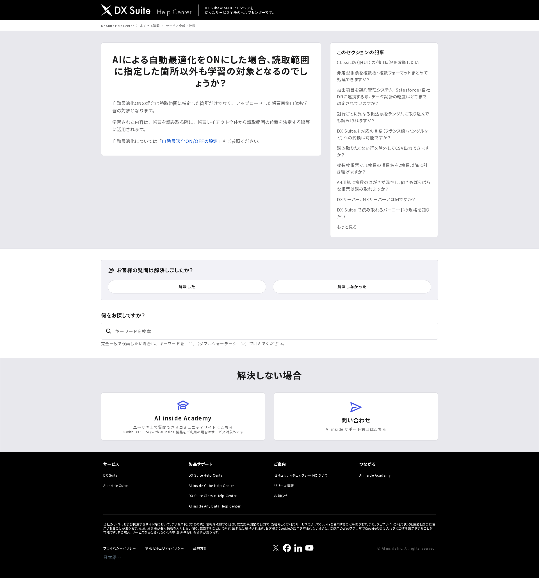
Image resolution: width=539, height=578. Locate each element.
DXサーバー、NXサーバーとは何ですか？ (376, 199)
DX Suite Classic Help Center (213, 495)
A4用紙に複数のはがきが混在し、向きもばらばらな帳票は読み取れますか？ (383, 185)
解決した (187, 286)
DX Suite (110, 475)
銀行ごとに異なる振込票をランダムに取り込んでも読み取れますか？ (383, 117)
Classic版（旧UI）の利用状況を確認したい (378, 62)
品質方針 (200, 548)
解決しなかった (352, 286)
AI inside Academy (374, 475)
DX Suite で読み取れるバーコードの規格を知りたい (383, 213)
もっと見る (347, 227)
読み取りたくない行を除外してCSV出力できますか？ (383, 151)
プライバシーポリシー (119, 548)
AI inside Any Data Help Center (215, 506)
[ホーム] (146, 10)
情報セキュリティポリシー (164, 548)
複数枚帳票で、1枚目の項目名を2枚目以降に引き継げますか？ (382, 168)
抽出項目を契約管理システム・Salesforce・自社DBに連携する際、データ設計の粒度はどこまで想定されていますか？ (384, 96)
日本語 (110, 557)
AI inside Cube (115, 485)
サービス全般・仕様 (180, 25)
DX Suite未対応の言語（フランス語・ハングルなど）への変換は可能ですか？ (383, 134)
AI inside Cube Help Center (211, 485)
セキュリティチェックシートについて (301, 475)
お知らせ (281, 495)
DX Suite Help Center (117, 25)
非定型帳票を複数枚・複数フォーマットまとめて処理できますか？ (382, 76)
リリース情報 (284, 485)
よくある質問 (150, 25)
